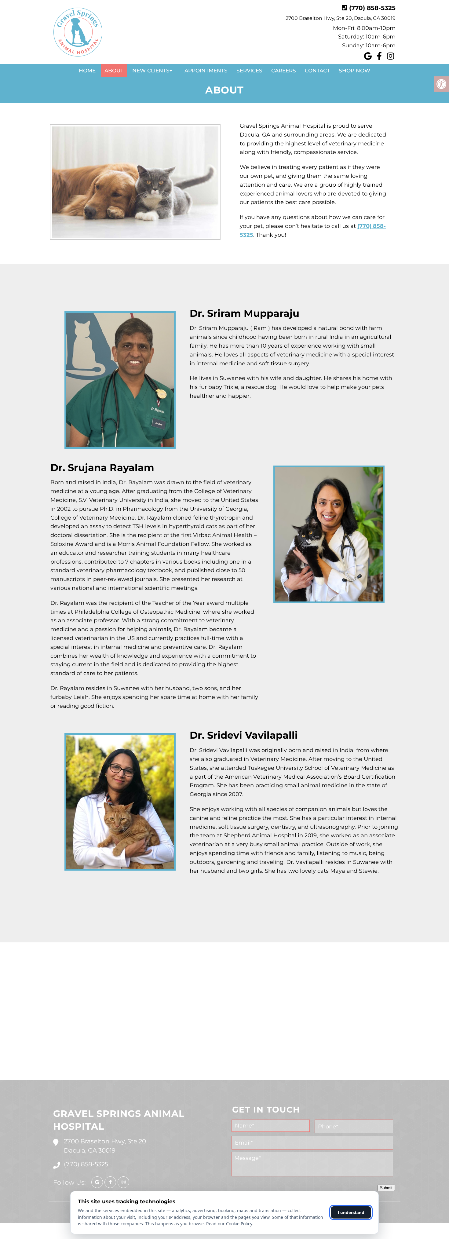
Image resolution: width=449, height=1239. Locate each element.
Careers (283, 71)
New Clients (151, 71)
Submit (386, 1188)
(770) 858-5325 (372, 8)
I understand (351, 1212)
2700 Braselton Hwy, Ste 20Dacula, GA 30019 (105, 1146)
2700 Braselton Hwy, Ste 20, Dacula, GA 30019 (341, 18)
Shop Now (354, 71)
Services (249, 71)
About (113, 71)
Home (87, 71)
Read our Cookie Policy (229, 1223)
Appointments (206, 71)
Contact (317, 71)
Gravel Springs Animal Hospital (118, 1120)
